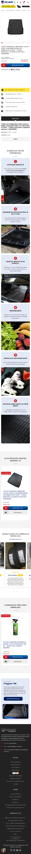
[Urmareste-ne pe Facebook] (11, 850)
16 (29, 42)
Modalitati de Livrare (15, 776)
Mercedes (18, 10)
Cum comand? (15, 767)
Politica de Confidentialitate (15, 781)
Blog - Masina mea (15, 797)
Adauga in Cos (17, 508)
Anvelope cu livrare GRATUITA (15, 807)
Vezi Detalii (17, 512)
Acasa (2, 10)
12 (21, 42)
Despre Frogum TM (13, 699)
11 (20, 42)
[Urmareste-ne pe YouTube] (17, 850)
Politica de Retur (15, 762)
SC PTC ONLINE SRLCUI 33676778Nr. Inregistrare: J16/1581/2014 (16, 838)
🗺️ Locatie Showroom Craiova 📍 (15, 818)
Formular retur (15, 765)
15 (27, 42)
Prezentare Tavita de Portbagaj (15, 826)
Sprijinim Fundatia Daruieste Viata (15, 805)
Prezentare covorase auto (15, 828)
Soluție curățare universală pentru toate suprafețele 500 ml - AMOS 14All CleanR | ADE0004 (14, 645)
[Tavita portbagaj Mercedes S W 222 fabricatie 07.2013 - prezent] (15, 27)
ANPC (15, 834)
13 (23, 42)
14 (25, 42)
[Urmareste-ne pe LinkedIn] (20, 850)
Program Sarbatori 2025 (15, 820)
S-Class (24, 10)
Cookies (15, 784)
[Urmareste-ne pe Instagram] (14, 850)
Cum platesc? (15, 770)
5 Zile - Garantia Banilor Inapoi (15, 823)
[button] (14, 592)
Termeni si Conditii (15, 778)
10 (18, 42)
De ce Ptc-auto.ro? (15, 831)
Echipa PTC (15, 802)
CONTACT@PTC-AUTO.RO (15, 746)
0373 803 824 (12, 743)
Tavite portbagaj (10, 10)
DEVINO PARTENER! (15, 794)
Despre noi (15, 799)
